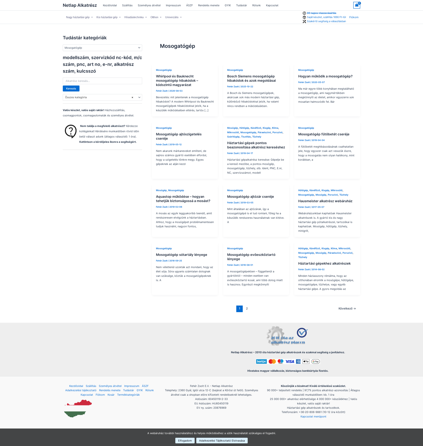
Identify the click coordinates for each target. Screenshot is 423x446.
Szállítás (127, 5)
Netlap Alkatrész (80, 5)
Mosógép (232, 127)
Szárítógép (233, 136)
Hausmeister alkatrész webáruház (325, 201)
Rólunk (256, 5)
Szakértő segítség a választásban (326, 21)
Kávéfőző (256, 127)
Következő (347, 308)
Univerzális (171, 17)
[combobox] (102, 97)
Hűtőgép (244, 127)
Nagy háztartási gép (78, 17)
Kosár (111, 394)
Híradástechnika (134, 17)
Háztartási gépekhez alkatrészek (324, 263)
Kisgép (266, 127)
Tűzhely (256, 136)
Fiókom (354, 17)
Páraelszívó (264, 132)
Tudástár (241, 5)
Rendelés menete (208, 5)
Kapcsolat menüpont (313, 416)
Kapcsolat (272, 5)
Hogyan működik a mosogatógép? (325, 76)
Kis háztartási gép (106, 17)
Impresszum (173, 5)
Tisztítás (246, 136)
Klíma (275, 127)
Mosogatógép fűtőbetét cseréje (323, 134)
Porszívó (277, 132)
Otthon (154, 17)
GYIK (228, 5)
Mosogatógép (164, 70)
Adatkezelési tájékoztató (80, 390)
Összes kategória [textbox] (99, 97)
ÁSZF (189, 5)
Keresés (71, 88)
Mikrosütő (233, 132)
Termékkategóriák (128, 394)
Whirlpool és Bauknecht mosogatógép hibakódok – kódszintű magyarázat (177, 80)
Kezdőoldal (110, 5)
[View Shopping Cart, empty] (356, 5)
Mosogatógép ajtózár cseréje (250, 197)
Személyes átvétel (149, 5)
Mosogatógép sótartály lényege (181, 255)
